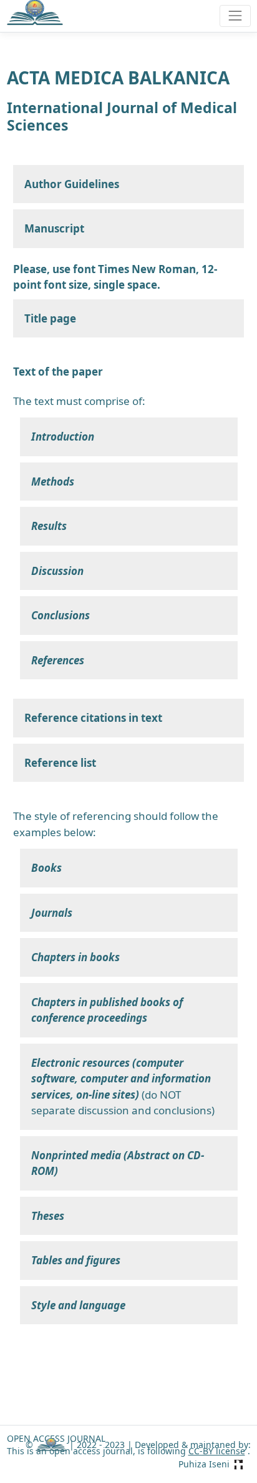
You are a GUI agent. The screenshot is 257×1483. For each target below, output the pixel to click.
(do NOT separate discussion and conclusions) (123, 1087)
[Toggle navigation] (235, 16)
